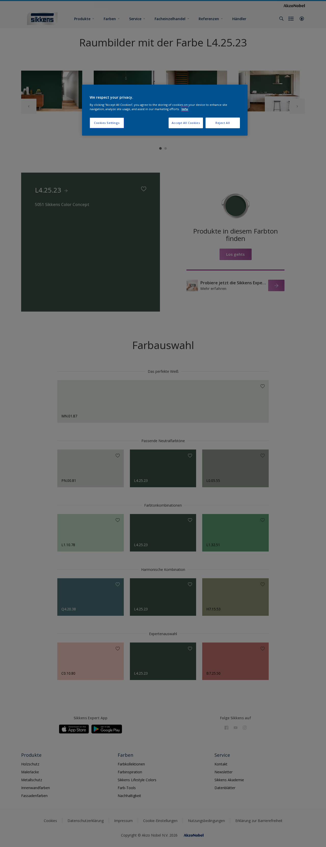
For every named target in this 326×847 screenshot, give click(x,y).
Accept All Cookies (186, 123)
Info (185, 109)
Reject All (222, 123)
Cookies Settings (107, 123)
